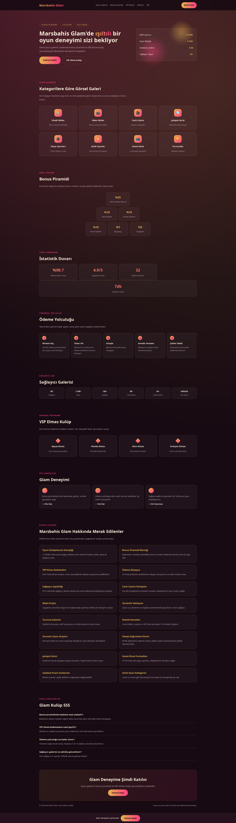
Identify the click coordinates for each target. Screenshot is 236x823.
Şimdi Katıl (189, 5)
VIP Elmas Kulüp (74, 60)
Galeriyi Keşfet (50, 60)
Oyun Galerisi (101, 5)
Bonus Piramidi (116, 5)
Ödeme (140, 5)
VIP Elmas (130, 5)
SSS (147, 5)
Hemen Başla (118, 792)
